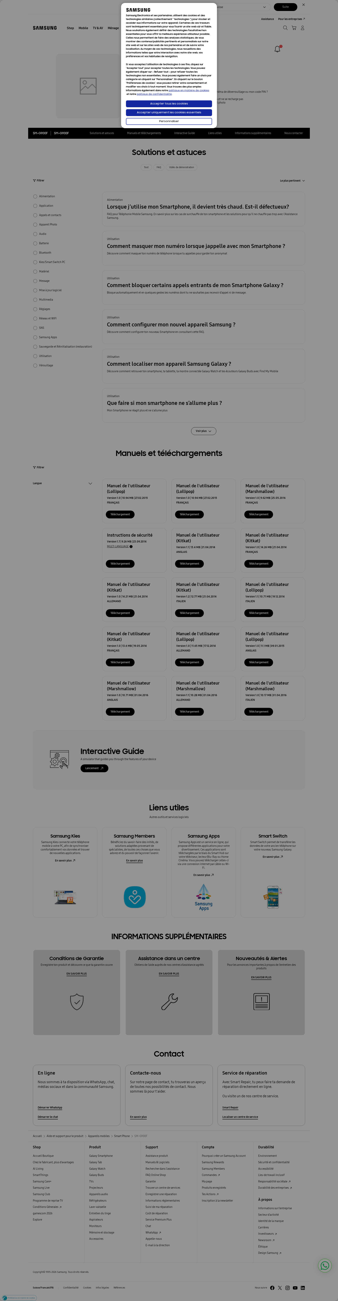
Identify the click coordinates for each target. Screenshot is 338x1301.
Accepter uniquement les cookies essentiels (169, 112)
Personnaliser (169, 121)
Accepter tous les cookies (169, 103)
